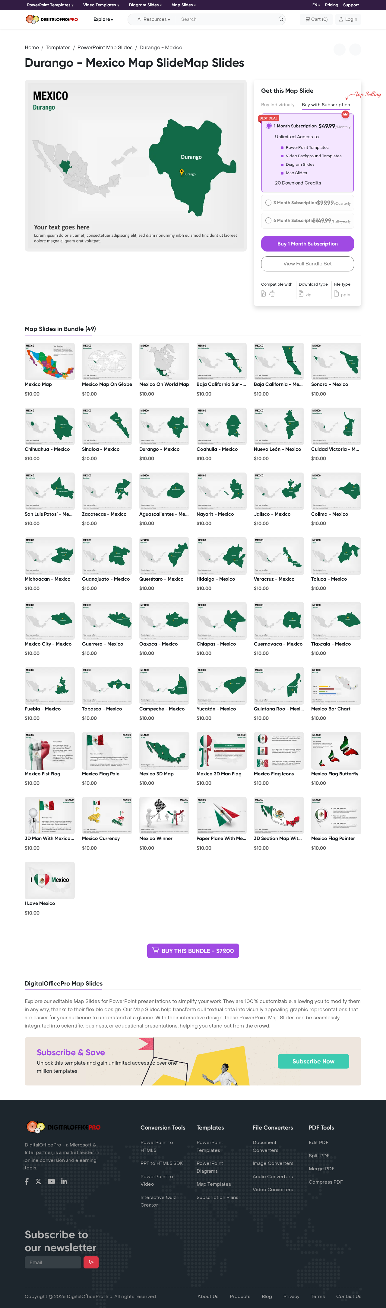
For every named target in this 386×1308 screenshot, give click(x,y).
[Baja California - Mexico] (279, 361)
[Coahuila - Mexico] (221, 426)
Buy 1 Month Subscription (307, 243)
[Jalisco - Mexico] (279, 491)
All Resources (152, 19)
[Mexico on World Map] (164, 361)
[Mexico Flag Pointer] (336, 815)
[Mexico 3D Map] (164, 750)
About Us (208, 1297)
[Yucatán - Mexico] (221, 686)
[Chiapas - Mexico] (221, 621)
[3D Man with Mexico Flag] (50, 815)
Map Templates (214, 1184)
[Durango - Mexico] (164, 426)
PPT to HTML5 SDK (162, 1163)
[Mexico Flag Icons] (279, 750)
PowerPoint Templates (49, 5)
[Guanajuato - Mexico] (107, 556)
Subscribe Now (313, 1061)
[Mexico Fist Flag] (50, 750)
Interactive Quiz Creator (158, 1201)
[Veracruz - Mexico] (279, 556)
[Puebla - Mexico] (50, 686)
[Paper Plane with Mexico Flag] (221, 815)
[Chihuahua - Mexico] (50, 426)
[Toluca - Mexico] (336, 556)
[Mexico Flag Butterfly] (336, 750)
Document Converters (265, 1146)
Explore (101, 19)
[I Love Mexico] (50, 880)
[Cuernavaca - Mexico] (279, 621)
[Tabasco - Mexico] (107, 686)
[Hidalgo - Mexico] (221, 556)
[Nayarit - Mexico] (221, 491)
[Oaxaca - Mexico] (164, 621)
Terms (318, 1297)
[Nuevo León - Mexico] (279, 426)
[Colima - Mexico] (336, 491)
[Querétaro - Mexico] (164, 556)
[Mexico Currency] (107, 815)
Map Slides (182, 5)
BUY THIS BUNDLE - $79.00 (198, 950)
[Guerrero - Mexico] (107, 621)
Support (351, 5)
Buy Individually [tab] (278, 105)
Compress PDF (326, 1182)
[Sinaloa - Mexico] (107, 426)
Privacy (291, 1297)
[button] (348, 19)
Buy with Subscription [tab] (326, 105)
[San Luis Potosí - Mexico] (50, 491)
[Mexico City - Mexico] (50, 621)
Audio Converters (273, 1177)
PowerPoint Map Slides (105, 47)
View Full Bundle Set (307, 264)
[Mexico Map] (50, 361)
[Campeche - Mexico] (164, 686)
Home (32, 47)
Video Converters (273, 1190)
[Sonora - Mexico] (336, 361)
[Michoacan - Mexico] (50, 556)
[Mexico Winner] (164, 815)
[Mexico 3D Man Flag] (221, 750)
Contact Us (348, 1297)
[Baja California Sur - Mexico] (221, 361)
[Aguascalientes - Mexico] (164, 491)
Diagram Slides (144, 5)
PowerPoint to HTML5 (157, 1146)
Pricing (331, 5)
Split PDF (319, 1156)
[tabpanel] (136, 166)
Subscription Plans (217, 1197)
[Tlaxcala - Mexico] (336, 621)
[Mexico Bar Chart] (336, 686)
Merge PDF (321, 1169)
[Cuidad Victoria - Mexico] (336, 426)
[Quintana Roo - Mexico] (279, 686)
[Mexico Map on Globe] (107, 361)
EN (314, 5)
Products (240, 1297)
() (319, 19)
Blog (267, 1297)
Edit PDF (318, 1143)
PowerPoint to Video (157, 1181)
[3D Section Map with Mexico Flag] (279, 815)
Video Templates (99, 5)
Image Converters (273, 1163)
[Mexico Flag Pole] (107, 750)
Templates (58, 47)
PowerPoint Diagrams (210, 1167)
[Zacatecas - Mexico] (107, 491)
